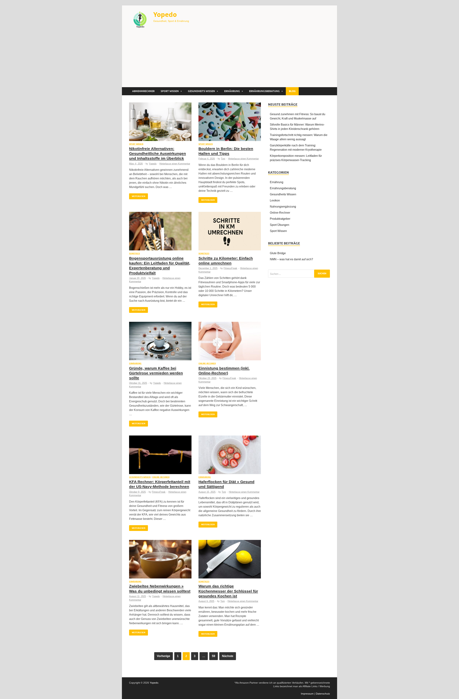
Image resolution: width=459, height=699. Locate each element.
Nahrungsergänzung (283, 206)
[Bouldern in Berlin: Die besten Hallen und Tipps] (229, 122)
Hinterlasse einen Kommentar (174, 163)
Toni (223, 158)
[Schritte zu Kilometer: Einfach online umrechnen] (229, 232)
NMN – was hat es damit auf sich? (291, 259)
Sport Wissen (170, 91)
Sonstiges (134, 253)
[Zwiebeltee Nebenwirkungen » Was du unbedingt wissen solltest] (160, 560)
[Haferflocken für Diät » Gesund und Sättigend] (229, 456)
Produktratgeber (280, 218)
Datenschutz (323, 693)
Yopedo (165, 14)
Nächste (227, 656)
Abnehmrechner (143, 91)
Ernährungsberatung (264, 91)
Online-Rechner (207, 363)
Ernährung (232, 91)
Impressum (307, 693)
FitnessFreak (230, 268)
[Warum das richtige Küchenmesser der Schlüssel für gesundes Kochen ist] (229, 560)
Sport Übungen (279, 224)
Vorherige (163, 656)
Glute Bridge (278, 253)
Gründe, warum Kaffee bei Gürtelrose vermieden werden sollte (156, 373)
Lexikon (275, 200)
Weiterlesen (137, 195)
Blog (292, 91)
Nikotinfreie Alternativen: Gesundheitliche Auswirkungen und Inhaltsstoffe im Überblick (157, 154)
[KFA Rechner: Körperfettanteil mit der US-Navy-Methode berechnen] (160, 456)
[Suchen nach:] (299, 274)
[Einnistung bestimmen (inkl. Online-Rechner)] (229, 342)
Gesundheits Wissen (201, 91)
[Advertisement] (229, 60)
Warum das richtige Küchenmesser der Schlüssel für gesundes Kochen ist (228, 591)
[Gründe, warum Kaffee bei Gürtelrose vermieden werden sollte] (160, 342)
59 (213, 656)
